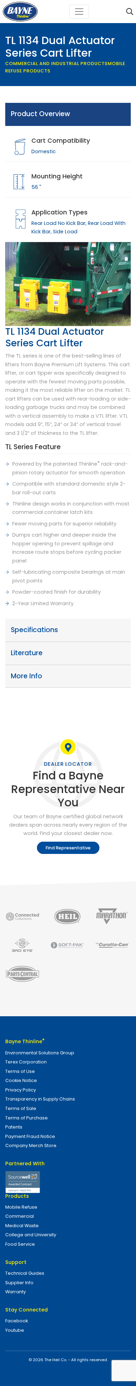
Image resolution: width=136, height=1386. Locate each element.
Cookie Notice (21, 1080)
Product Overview (40, 114)
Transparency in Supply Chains (40, 1099)
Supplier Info (19, 1283)
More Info (26, 676)
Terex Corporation (26, 1062)
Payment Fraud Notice (30, 1136)
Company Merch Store (30, 1145)
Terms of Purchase (26, 1118)
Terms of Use (20, 1071)
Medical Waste (22, 1226)
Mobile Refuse (21, 1207)
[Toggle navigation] (79, 12)
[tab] (68, 114)
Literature (27, 653)
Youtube (14, 1330)
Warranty (15, 1292)
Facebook (16, 1321)
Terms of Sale (20, 1108)
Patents (13, 1127)
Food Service (20, 1244)
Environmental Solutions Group (39, 1053)
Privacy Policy (20, 1090)
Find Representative (68, 848)
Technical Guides (24, 1273)
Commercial (19, 1216)
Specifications (34, 630)
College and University (30, 1235)
